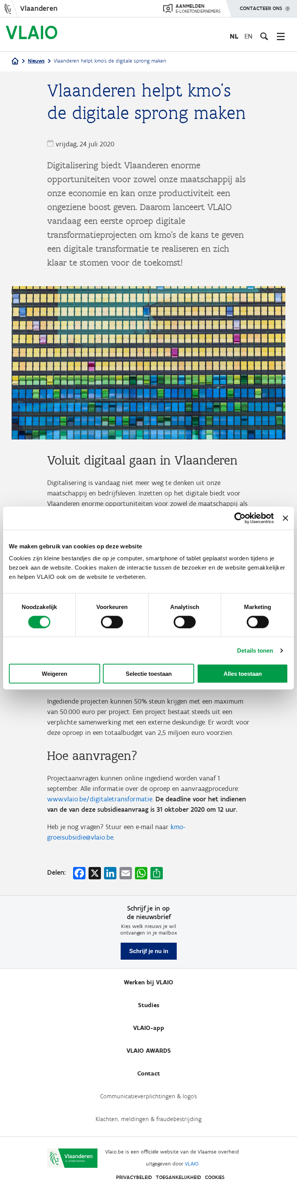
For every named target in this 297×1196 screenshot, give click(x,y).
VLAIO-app (148, 1027)
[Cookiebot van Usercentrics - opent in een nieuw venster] (240, 518)
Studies (148, 1005)
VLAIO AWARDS (148, 1050)
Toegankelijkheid (178, 1177)
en (248, 36)
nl (234, 36)
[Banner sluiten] (285, 518)
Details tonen (255, 650)
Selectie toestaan (149, 673)
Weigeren (54, 673)
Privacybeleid (134, 1177)
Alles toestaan (243, 673)
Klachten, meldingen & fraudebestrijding (148, 1119)
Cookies (215, 1177)
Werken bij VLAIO (148, 982)
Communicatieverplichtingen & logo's (148, 1096)
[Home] (15, 62)
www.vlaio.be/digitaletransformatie (99, 799)
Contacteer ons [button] (261, 8)
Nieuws (36, 61)
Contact (148, 1073)
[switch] (112, 622)
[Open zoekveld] (264, 36)
